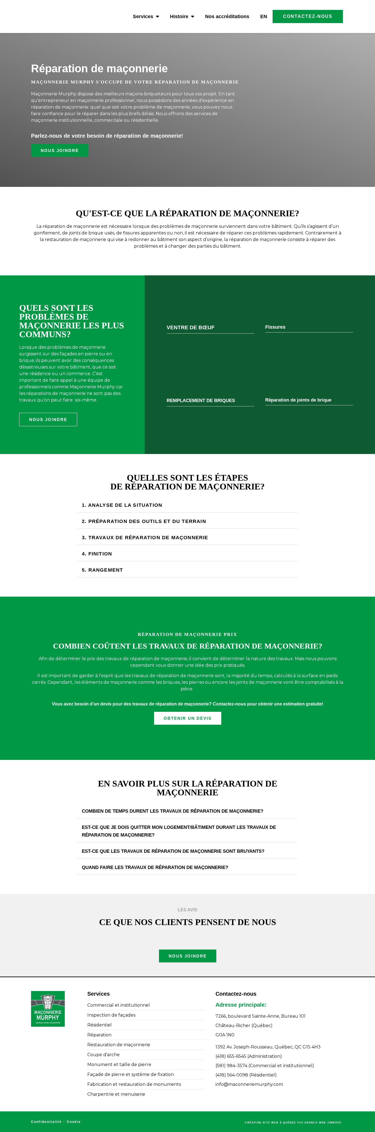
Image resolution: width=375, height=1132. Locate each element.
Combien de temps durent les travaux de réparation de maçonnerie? (172, 811)
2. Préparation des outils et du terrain (144, 521)
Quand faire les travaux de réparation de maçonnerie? (155, 867)
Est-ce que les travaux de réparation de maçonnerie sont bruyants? (173, 851)
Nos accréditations (227, 16)
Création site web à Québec (270, 1122)
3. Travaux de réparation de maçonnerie (145, 537)
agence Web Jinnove (322, 1122)
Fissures (275, 327)
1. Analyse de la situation (122, 505)
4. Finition (97, 554)
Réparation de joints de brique (298, 400)
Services (143, 16)
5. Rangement (102, 570)
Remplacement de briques (201, 400)
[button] (210, 328)
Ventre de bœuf (191, 327)
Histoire (179, 16)
